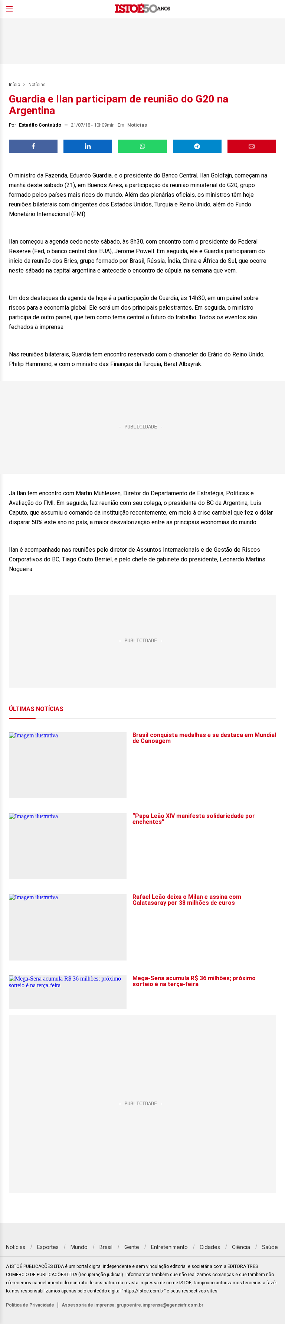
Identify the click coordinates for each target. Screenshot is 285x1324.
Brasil (105, 1247)
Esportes (48, 1247)
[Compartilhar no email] (251, 146)
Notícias (37, 84)
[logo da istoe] (142, 9)
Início (14, 84)
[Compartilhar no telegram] (197, 146)
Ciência (241, 1247)
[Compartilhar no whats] (142, 146)
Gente (131, 1247)
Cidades (210, 1247)
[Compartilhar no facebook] (33, 146)
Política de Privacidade (30, 1305)
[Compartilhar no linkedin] (87, 146)
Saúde (270, 1247)
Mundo (79, 1247)
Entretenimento (169, 1247)
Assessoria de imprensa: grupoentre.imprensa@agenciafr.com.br (132, 1305)
